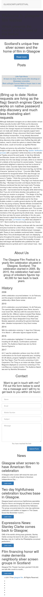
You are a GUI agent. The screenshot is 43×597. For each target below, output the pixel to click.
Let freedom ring (19, 219)
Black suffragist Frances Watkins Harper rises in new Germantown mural (21, 84)
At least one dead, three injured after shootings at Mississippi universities (21, 80)
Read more (21, 56)
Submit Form (34, 449)
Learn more (7, 483)
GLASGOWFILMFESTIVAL (16, 4)
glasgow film (18, 577)
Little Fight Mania (21, 76)
